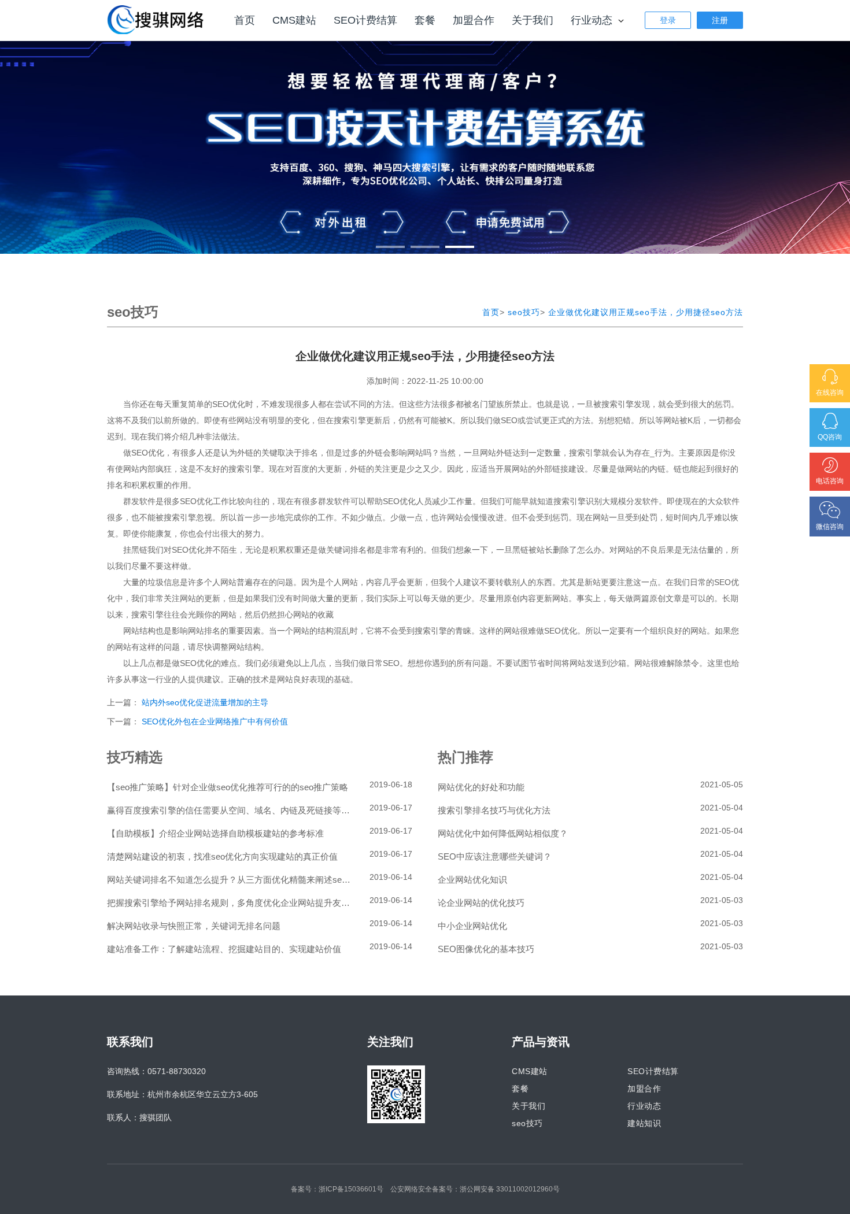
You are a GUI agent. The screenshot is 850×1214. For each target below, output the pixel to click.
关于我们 (532, 20)
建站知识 (644, 1123)
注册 (720, 20)
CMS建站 (294, 20)
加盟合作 (473, 20)
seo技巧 (524, 312)
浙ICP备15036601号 (351, 1189)
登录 (668, 20)
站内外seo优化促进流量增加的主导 (205, 702)
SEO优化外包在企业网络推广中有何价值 (215, 721)
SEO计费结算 (365, 20)
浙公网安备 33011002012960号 (510, 1189)
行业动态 (593, 20)
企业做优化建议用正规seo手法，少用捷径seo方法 (645, 312)
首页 (244, 20)
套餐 (425, 20)
